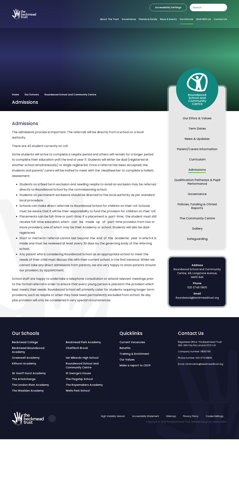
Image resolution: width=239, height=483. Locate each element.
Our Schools (31, 94)
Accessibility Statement (145, 416)
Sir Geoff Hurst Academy (29, 373)
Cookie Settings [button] (215, 416)
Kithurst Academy (24, 363)
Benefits (125, 348)
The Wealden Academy (28, 390)
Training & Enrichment (134, 354)
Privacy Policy (190, 416)
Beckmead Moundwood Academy (28, 350)
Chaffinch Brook (77, 348)
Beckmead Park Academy (83, 342)
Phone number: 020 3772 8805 (195, 357)
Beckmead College (25, 342)
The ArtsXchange (23, 379)
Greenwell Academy (26, 358)
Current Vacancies (132, 342)
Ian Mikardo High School (82, 358)
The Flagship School (79, 379)
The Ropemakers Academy (84, 385)
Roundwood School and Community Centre (70, 94)
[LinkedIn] (52, 418)
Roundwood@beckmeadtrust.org (197, 298)
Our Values (127, 359)
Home (15, 94)
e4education (219, 421)
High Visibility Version (113, 416)
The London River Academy (30, 385)
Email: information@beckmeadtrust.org (200, 364)
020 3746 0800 (197, 287)
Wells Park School (78, 390)
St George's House (78, 373)
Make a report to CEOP (135, 365)
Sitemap (171, 416)
